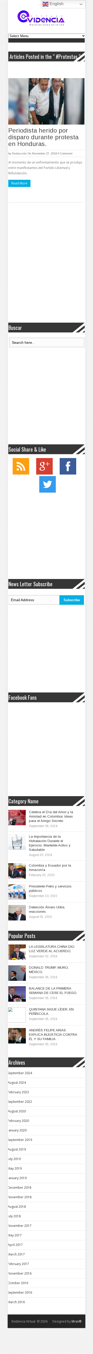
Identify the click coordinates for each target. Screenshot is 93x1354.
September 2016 (20, 1292)
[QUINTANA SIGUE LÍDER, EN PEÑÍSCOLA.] (17, 1015)
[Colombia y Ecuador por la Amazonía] (17, 871)
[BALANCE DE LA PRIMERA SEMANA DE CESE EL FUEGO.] (17, 994)
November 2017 (20, 1226)
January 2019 (17, 1178)
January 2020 (17, 1130)
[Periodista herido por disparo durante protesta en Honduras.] (46, 101)
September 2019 (20, 1140)
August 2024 (17, 1082)
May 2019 (15, 1168)
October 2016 (18, 1283)
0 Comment (65, 153)
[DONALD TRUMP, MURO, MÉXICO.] (17, 973)
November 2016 (20, 1273)
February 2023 (18, 1092)
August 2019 (17, 1149)
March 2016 (16, 1302)
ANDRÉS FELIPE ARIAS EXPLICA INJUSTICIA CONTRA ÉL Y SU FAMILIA (53, 1034)
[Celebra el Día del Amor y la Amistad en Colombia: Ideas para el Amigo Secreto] (17, 817)
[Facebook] (68, 473)
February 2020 (18, 1121)
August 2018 (17, 1206)
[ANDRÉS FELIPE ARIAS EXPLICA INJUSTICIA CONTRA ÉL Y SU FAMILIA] (17, 1035)
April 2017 (15, 1245)
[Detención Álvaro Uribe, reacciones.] (17, 912)
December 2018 (19, 1187)
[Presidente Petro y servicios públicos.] (17, 892)
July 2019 (14, 1159)
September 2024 (20, 1073)
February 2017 (18, 1264)
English (56, 4)
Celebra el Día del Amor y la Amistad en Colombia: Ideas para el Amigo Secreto (51, 816)
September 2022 (20, 1101)
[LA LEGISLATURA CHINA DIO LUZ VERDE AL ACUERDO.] (17, 952)
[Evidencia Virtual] (41, 18)
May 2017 (15, 1235)
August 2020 (17, 1111)
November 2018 (20, 1197)
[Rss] (21, 473)
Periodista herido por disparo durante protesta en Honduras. (43, 137)
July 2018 (14, 1216)
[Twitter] (47, 491)
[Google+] (44, 473)
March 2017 (16, 1254)
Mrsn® (76, 1321)
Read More (19, 183)
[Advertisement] (46, 265)
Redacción (19, 153)
